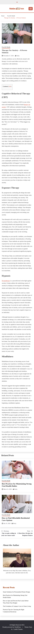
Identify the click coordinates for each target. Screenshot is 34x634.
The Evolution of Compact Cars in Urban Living (17, 606)
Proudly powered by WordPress (11, 627)
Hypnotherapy (6, 280)
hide (10, 86)
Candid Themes (17, 629)
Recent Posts (9, 587)
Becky (17, 55)
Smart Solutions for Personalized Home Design (16, 592)
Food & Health (6, 47)
